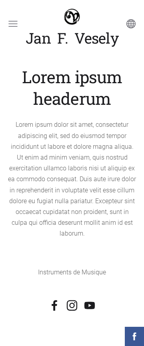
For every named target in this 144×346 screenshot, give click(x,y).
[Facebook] (54, 305)
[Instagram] (72, 305)
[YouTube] (90, 305)
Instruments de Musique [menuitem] (72, 272)
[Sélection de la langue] (131, 24)
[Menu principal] (13, 24)
